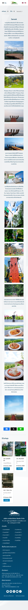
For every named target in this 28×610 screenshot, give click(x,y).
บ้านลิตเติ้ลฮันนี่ (6, 543)
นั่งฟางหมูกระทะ (6, 550)
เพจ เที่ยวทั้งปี (20, 459)
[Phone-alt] (20, 591)
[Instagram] (14, 591)
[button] (3, 3)
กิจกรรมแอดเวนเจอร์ (7, 558)
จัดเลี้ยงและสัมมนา (7, 566)
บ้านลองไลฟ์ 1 (6, 532)
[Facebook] (10, 591)
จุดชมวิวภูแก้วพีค (7, 555)
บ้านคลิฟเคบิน (18, 529)
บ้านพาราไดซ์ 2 (18, 535)
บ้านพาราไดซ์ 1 (6, 535)
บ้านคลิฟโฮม (18, 538)
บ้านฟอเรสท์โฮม (6, 540)
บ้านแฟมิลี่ (5, 538)
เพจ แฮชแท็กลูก (6, 459)
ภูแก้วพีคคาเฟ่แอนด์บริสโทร (9, 553)
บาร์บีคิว (4, 563)
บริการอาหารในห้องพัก (8, 561)
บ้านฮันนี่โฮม (18, 540)
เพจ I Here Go (7, 490)
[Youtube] (17, 591)
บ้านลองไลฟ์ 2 (18, 532)
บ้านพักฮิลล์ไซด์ (6, 529)
